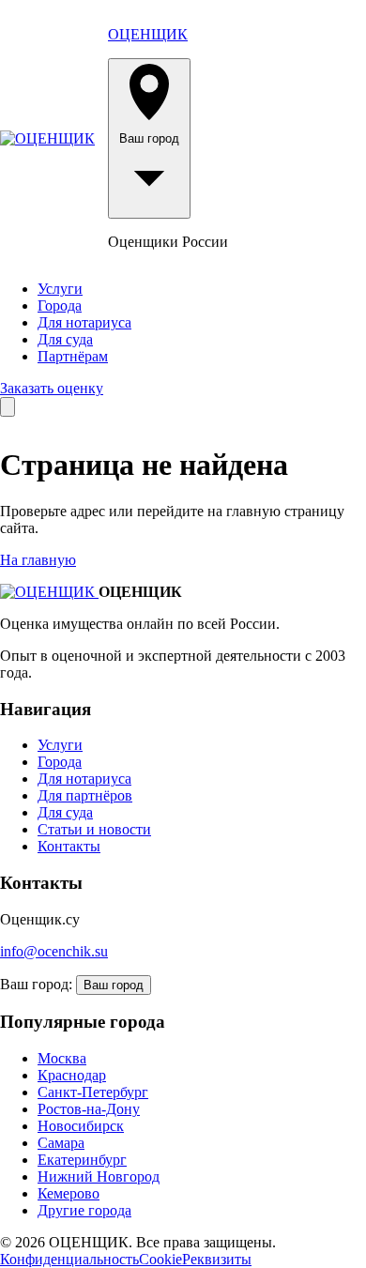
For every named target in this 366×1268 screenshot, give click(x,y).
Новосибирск (81, 1126)
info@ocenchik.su (54, 951)
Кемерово (68, 1193)
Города (60, 305)
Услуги (60, 289)
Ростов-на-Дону (89, 1109)
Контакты (69, 846)
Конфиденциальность (69, 1259)
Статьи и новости (94, 829)
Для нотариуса (84, 322)
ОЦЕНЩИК (148, 34)
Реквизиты (217, 1259)
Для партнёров (85, 795)
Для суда (65, 339)
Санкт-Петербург (93, 1092)
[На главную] (47, 138)
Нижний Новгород (99, 1176)
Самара (61, 1143)
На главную (38, 560)
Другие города (84, 1210)
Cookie (160, 1259)
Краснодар (72, 1075)
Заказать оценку (51, 388)
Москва (62, 1058)
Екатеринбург (82, 1160)
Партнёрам (73, 356)
